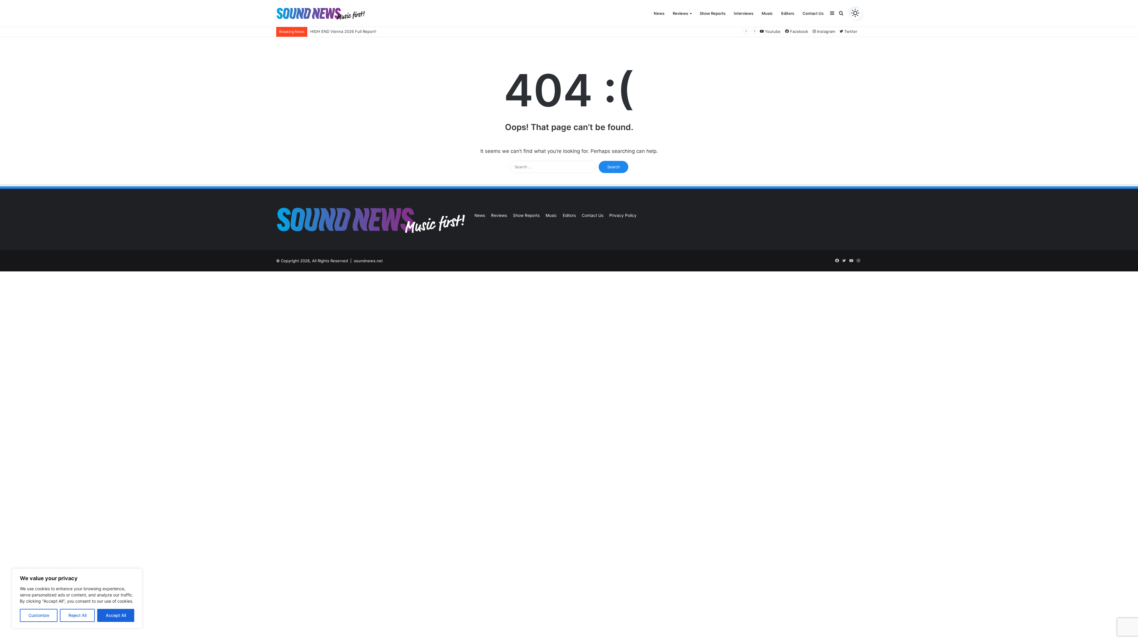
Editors (787, 13)
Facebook (798, 31)
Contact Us (813, 13)
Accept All (116, 615)
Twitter (850, 31)
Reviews (680, 13)
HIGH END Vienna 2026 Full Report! (343, 31)
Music (767, 13)
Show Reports (712, 13)
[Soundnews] (320, 13)
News (659, 13)
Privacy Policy (623, 215)
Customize (38, 615)
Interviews (743, 13)
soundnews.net (368, 260)
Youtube (772, 31)
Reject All (77, 615)
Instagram (825, 31)
